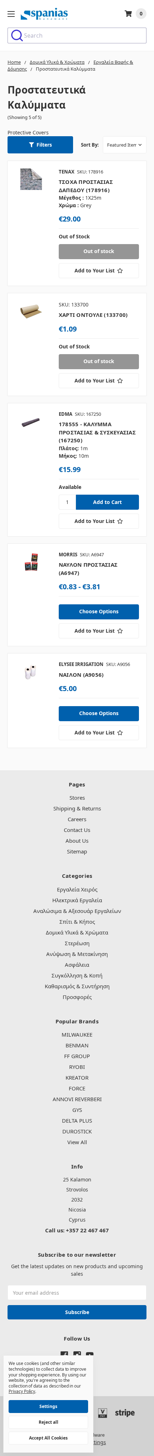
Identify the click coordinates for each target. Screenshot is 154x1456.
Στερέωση (77, 943)
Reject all (48, 1422)
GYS (77, 1109)
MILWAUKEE (77, 1034)
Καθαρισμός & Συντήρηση (77, 986)
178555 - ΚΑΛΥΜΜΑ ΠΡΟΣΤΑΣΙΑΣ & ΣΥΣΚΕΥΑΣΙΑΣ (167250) (97, 432)
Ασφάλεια (77, 964)
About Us (77, 840)
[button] (40, 144)
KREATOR (77, 1077)
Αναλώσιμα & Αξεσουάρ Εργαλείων (77, 910)
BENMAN (77, 1045)
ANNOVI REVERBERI (77, 1099)
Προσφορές (77, 996)
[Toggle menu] (11, 14)
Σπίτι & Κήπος (77, 921)
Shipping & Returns (77, 808)
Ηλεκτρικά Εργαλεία (77, 900)
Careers (77, 819)
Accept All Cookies (48, 1438)
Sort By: (90, 145)
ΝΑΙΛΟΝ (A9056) (81, 674)
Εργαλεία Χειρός (77, 889)
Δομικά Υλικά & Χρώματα (77, 932)
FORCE (77, 1088)
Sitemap (77, 851)
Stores (77, 797)
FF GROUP (77, 1056)
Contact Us (77, 829)
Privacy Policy (22, 1391)
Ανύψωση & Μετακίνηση (77, 953)
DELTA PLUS (77, 1120)
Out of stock (98, 251)
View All (77, 1142)
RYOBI (77, 1066)
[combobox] (77, 35)
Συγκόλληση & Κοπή (77, 975)
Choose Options (99, 611)
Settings (48, 1406)
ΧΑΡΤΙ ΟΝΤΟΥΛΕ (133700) (93, 314)
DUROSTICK (77, 1131)
